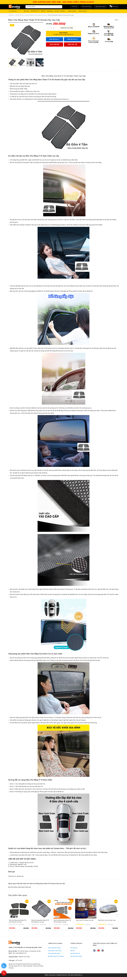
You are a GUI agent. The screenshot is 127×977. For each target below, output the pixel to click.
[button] (117, 914)
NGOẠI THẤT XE (20, 15)
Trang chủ (11, 15)
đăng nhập (17, 887)
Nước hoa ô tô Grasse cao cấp (84, 920)
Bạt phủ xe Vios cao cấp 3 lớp (106, 920)
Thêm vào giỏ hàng (66, 28)
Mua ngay (63, 33)
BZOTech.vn (79, 975)
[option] (12, 62)
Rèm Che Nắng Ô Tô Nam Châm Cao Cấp (36, 15)
